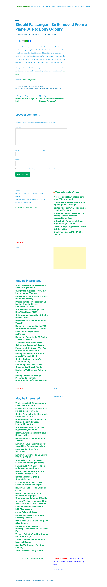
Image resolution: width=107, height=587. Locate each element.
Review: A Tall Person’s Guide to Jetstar (30, 371)
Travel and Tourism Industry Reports (27, 88)
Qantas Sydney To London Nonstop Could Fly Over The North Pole (31, 528)
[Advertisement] (70, 258)
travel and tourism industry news (51, 88)
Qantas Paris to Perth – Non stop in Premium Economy (70, 209)
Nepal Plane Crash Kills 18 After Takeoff (69, 233)
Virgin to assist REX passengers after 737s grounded (69, 198)
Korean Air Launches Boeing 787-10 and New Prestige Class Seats (31, 327)
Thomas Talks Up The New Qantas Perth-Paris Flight (31, 535)
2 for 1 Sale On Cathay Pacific (29, 550)
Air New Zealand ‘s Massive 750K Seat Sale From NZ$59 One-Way (31, 502)
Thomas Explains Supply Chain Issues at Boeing (30, 540)
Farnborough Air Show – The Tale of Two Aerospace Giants (31, 349)
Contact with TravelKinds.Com (26, 207)
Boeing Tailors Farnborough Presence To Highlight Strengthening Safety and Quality (31, 377)
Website (17, 159)
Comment (18, 127)
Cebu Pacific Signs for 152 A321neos (27, 332)
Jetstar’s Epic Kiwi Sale (26, 512)
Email (44, 150)
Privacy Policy (51, 580)
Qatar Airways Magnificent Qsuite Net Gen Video (70, 228)
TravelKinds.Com (22, 6)
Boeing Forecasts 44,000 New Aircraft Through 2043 (29, 354)
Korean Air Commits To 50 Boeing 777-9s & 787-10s (31, 338)
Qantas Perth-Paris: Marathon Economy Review (29, 516)
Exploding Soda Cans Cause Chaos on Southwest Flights (28, 365)
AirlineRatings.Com (29, 80)
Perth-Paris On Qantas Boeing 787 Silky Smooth (31, 522)
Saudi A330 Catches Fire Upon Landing (29, 546)
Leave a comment (52, 34)
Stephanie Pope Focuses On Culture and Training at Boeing (29, 343)
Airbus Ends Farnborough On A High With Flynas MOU (68, 222)
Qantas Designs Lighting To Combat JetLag (28, 360)
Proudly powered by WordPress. (35, 580)
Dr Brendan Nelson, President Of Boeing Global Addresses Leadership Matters (69, 215)
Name (17, 150)
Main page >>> (21, 242)
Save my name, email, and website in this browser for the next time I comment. (40, 169)
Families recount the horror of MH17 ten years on (29, 507)
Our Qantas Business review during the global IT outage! (69, 203)
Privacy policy (58, 569)
